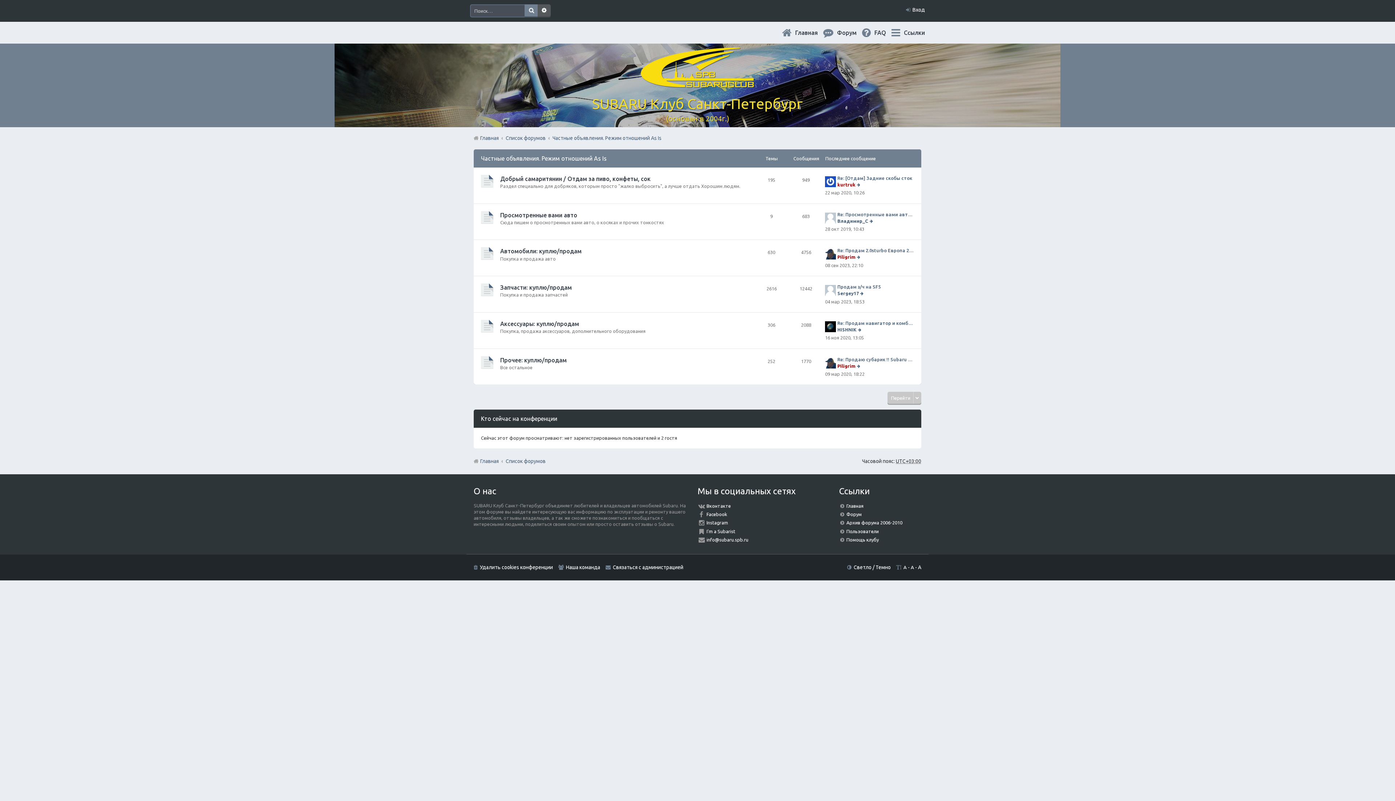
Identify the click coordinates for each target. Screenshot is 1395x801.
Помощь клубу (862, 539)
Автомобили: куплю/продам (541, 251)
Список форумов (526, 461)
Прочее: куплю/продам (533, 360)
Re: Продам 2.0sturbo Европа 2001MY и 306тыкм (875, 250)
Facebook (717, 514)
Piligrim (846, 256)
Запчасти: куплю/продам (536, 287)
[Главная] (697, 83)
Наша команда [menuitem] (583, 567)
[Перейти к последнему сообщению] (859, 184)
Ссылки (914, 32)
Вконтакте (719, 505)
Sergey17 (848, 293)
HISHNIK (847, 329)
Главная (812, 32)
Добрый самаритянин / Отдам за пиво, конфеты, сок (575, 179)
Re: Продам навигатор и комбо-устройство (875, 323)
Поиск (531, 10)
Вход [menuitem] (919, 10)
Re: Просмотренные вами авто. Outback (875, 214)
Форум (854, 514)
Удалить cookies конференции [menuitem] (516, 567)
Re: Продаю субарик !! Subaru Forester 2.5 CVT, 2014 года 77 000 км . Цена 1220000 (875, 359)
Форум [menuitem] (852, 32)
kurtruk (846, 184)
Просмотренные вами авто (538, 215)
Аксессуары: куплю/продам (539, 324)
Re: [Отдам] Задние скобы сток (874, 178)
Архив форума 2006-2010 (874, 522)
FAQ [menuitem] (886, 32)
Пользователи (862, 531)
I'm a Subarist (721, 531)
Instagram (717, 522)
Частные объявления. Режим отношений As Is (544, 158)
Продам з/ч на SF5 (859, 286)
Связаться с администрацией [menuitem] (648, 567)
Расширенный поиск (544, 10)
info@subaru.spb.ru (727, 539)
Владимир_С (852, 221)
